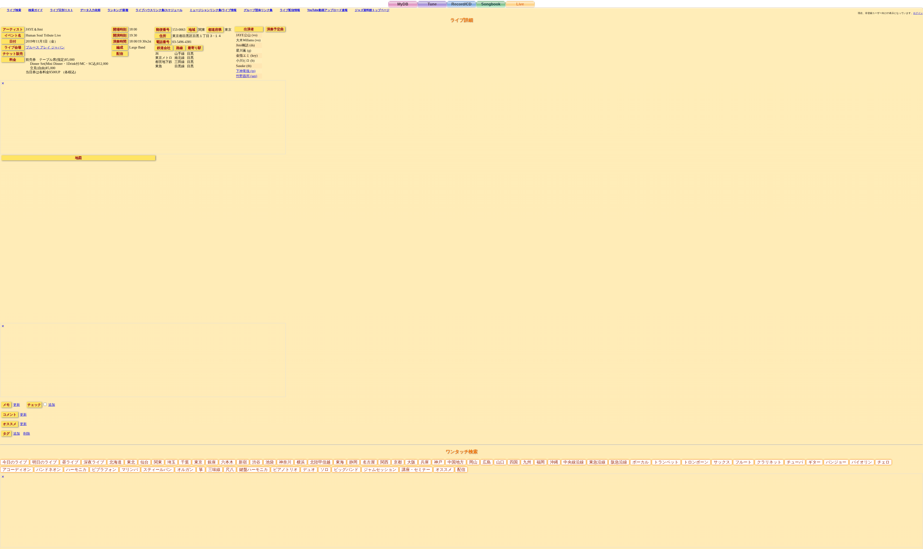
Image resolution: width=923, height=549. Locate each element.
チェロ (883, 462)
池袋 (270, 462)
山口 (500, 462)
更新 (16, 405)
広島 (487, 462)
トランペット (666, 462)
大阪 (411, 462)
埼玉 (171, 462)
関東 (158, 462)
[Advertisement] (143, 120)
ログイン (918, 13)
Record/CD (461, 4)
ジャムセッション (380, 469)
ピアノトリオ (285, 469)
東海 (340, 462)
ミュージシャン (213, 10)
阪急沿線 (619, 462)
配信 (290, 10)
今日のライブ (14, 462)
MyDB (402, 4)
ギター (814, 462)
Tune (432, 4)
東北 (131, 462)
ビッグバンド (346, 469)
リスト (61, 10)
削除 (26, 433)
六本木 (227, 462)
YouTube (327, 10)
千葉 (185, 462)
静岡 (353, 462)
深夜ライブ (94, 462)
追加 (51, 405)
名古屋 (369, 462)
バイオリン (862, 462)
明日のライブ (44, 462)
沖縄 (554, 462)
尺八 (230, 469)
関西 (384, 462)
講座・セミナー (416, 469)
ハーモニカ (76, 469)
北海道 (115, 462)
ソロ (324, 469)
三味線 (214, 469)
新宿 (243, 462)
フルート (743, 462)
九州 (527, 462)
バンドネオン (48, 469)
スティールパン (157, 469)
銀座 (212, 462)
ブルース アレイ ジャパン (45, 47)
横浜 (301, 462)
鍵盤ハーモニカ (253, 469)
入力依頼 (90, 10)
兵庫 (425, 462)
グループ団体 (258, 10)
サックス (722, 462)
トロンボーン (696, 462)
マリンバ (130, 469)
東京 (198, 462)
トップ (372, 10)
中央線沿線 (573, 462)
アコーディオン (16, 469)
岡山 (473, 462)
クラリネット (769, 462)
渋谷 (256, 462)
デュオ (309, 469)
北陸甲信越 (320, 462)
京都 (398, 462)
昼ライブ (70, 462)
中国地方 (456, 462)
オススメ (444, 469)
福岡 (540, 462)
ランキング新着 (117, 10)
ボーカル (640, 462)
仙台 (144, 462)
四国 (514, 462)
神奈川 (285, 462)
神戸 (438, 462)
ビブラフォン (104, 469)
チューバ (795, 462)
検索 (14, 10)
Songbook (490, 4)
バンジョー (836, 462)
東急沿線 (597, 462)
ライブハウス (159, 10)
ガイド (35, 10)
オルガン (185, 469)
